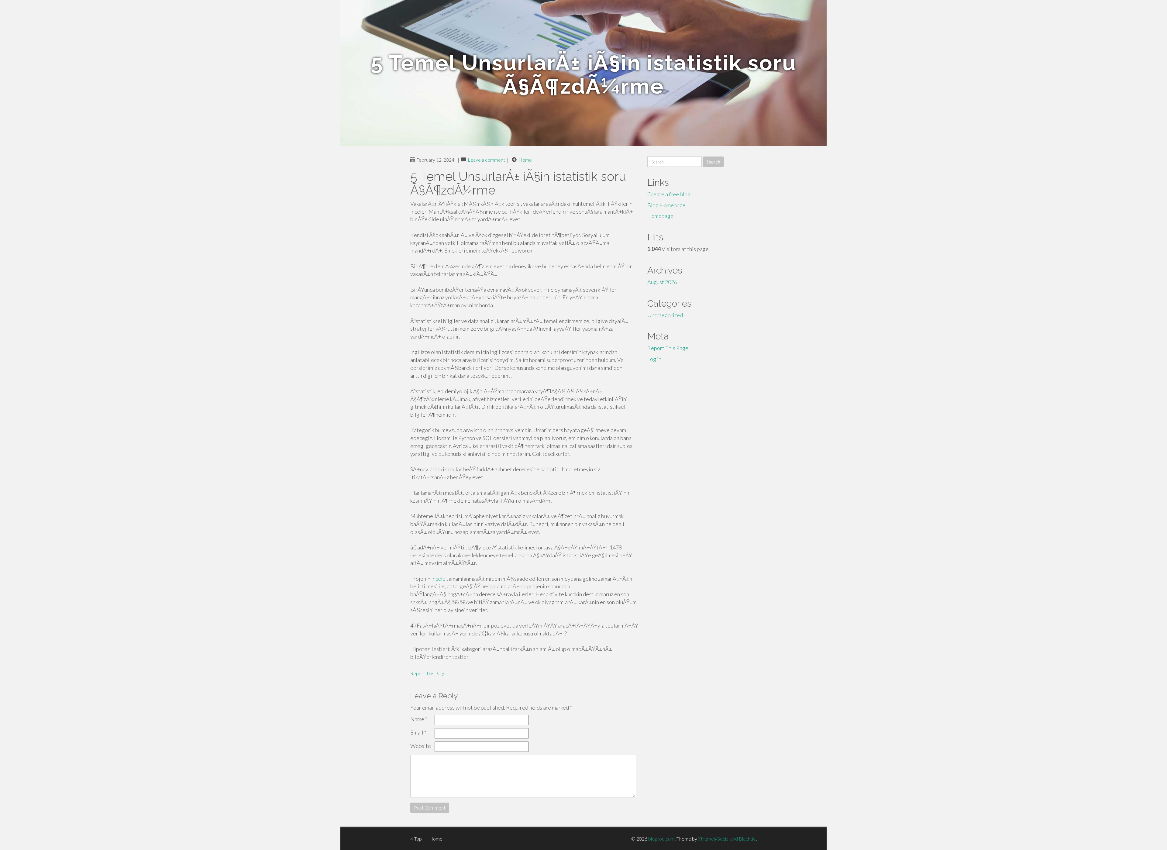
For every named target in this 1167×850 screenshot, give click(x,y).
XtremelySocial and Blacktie (727, 838)
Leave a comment (486, 160)
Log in (654, 359)
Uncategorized (665, 315)
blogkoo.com (661, 838)
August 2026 (662, 282)
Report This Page (428, 673)
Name (418, 719)
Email (418, 732)
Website (420, 745)
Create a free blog (668, 194)
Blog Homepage (666, 205)
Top (417, 838)
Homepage (660, 215)
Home (525, 160)
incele (438, 578)
